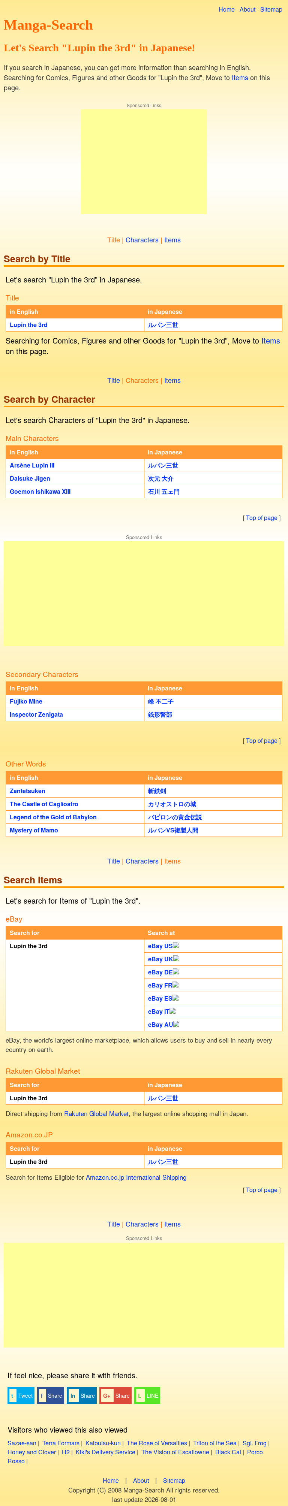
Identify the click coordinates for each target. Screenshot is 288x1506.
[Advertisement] (144, 161)
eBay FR (160, 985)
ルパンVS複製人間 (173, 830)
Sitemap (271, 9)
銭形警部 (160, 714)
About (247, 9)
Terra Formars (61, 1443)
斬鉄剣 (157, 790)
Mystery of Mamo (34, 830)
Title (113, 380)
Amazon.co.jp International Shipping (136, 1177)
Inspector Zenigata (36, 714)
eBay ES (160, 998)
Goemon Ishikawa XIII (40, 491)
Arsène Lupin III (32, 465)
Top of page (262, 517)
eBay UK (160, 959)
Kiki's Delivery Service (105, 1452)
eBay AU (160, 1024)
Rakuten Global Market (96, 1113)
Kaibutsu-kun (103, 1443)
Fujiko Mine (26, 701)
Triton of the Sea (215, 1443)
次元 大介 (161, 478)
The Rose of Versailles (157, 1443)
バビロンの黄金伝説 (175, 817)
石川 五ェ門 (164, 491)
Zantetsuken (27, 790)
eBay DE (160, 972)
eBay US (160, 945)
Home (227, 9)
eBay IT (159, 1011)
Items (240, 77)
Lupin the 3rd (29, 324)
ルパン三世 (163, 324)
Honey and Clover (32, 1452)
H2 (66, 1452)
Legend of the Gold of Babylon (53, 817)
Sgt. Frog (255, 1443)
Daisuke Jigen (30, 478)
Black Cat (228, 1452)
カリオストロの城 (172, 803)
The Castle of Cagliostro (44, 803)
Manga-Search (48, 25)
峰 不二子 (161, 701)
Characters (142, 239)
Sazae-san (22, 1443)
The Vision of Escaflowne (175, 1452)
